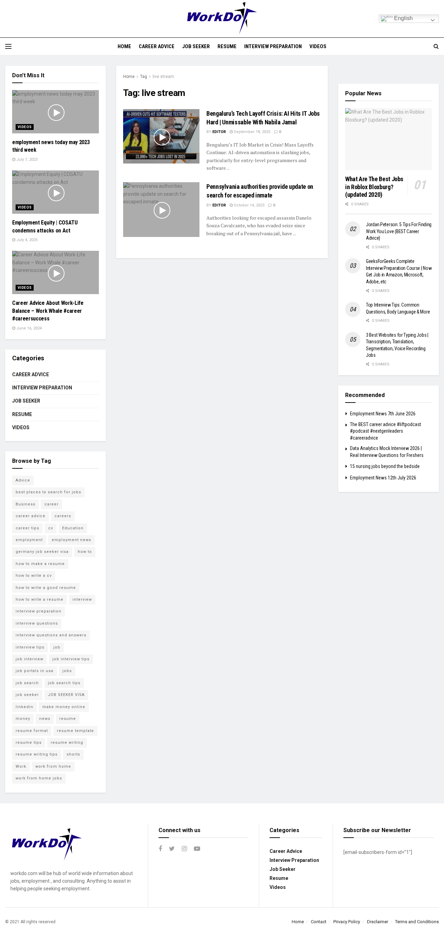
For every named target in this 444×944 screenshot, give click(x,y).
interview (82, 599)
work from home (53, 766)
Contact (318, 921)
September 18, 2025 (251, 132)
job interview (29, 659)
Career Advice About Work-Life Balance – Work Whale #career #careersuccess (48, 311)
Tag (143, 76)
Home (124, 46)
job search (27, 683)
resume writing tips (37, 754)
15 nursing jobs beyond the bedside (385, 466)
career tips (27, 528)
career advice (30, 516)
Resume (227, 46)
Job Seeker (196, 46)
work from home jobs (39, 778)
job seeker (27, 694)
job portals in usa (34, 671)
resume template (75, 731)
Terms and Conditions (417, 921)
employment (29, 540)
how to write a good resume (46, 587)
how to (85, 551)
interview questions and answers (51, 635)
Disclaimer (377, 921)
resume (67, 718)
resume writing (67, 742)
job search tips (64, 683)
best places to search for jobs (48, 492)
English (403, 18)
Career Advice (156, 46)
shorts (73, 754)
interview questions (37, 623)
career (51, 504)
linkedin (24, 707)
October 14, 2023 (248, 205)
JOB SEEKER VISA (66, 694)
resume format (32, 731)
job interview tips (70, 659)
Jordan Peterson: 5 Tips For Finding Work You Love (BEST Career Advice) (399, 231)
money (23, 718)
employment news (71, 540)
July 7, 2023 (26, 159)
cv (50, 528)
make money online (63, 707)
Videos (317, 46)
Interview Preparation (273, 46)
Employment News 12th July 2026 (383, 477)
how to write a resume (39, 599)
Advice (23, 480)
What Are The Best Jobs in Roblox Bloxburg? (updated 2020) (374, 186)
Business (25, 504)
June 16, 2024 (28, 328)
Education (73, 528)
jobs (67, 671)
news (44, 718)
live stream (163, 76)
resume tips (29, 742)
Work (21, 766)
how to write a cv (34, 575)
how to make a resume (40, 564)
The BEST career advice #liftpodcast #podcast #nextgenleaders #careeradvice (385, 431)
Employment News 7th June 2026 (383, 413)
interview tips (30, 647)
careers (62, 516)
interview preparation (38, 611)
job (56, 647)
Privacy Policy (346, 921)
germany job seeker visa (42, 551)
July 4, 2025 (26, 240)
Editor (219, 132)
